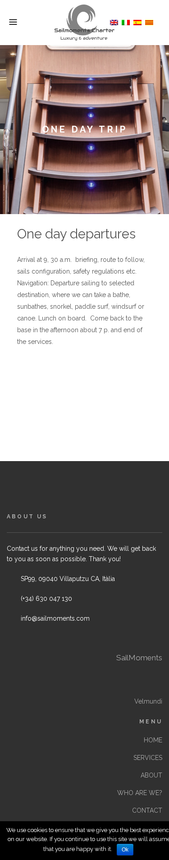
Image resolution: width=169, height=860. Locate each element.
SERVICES (147, 757)
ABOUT (151, 775)
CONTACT (147, 810)
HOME (153, 740)
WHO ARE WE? (139, 792)
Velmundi (148, 701)
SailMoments (139, 657)
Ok (125, 849)
